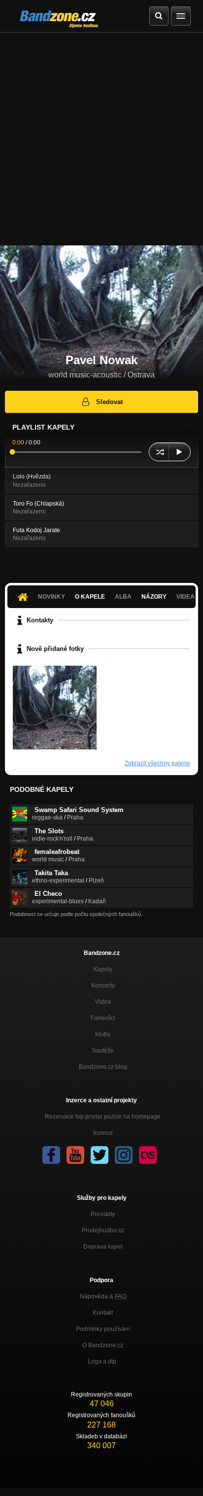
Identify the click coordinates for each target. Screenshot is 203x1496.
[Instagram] (124, 1155)
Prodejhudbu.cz (103, 1230)
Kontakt (103, 1312)
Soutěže (103, 1050)
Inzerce (103, 1132)
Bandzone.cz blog (103, 1066)
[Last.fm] (148, 1155)
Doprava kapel (103, 1246)
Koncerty (103, 985)
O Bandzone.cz (102, 1345)
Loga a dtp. (103, 1361)
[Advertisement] (101, 138)
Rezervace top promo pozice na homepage (103, 1116)
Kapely (103, 969)
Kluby (102, 1034)
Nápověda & (103, 1296)
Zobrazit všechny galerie (157, 763)
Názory (154, 596)
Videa (103, 1001)
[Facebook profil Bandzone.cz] (51, 1155)
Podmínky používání (103, 1329)
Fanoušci (103, 1018)
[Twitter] (99, 1155)
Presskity (103, 1214)
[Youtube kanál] (75, 1155)
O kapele (90, 596)
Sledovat (109, 402)
